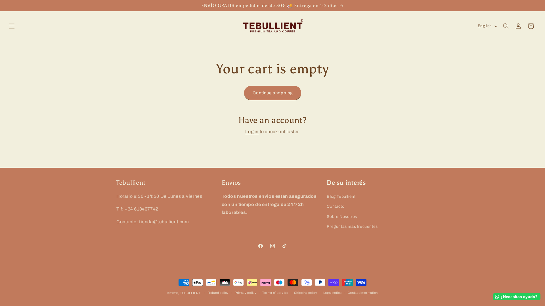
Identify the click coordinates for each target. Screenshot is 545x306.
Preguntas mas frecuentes (352, 226)
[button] (12, 26)
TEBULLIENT (190, 293)
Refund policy (218, 292)
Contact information (363, 292)
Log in (252, 131)
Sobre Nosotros (342, 216)
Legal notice (332, 292)
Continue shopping (273, 93)
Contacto (335, 206)
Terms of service (275, 292)
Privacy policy (246, 292)
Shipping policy (305, 292)
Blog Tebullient (341, 196)
